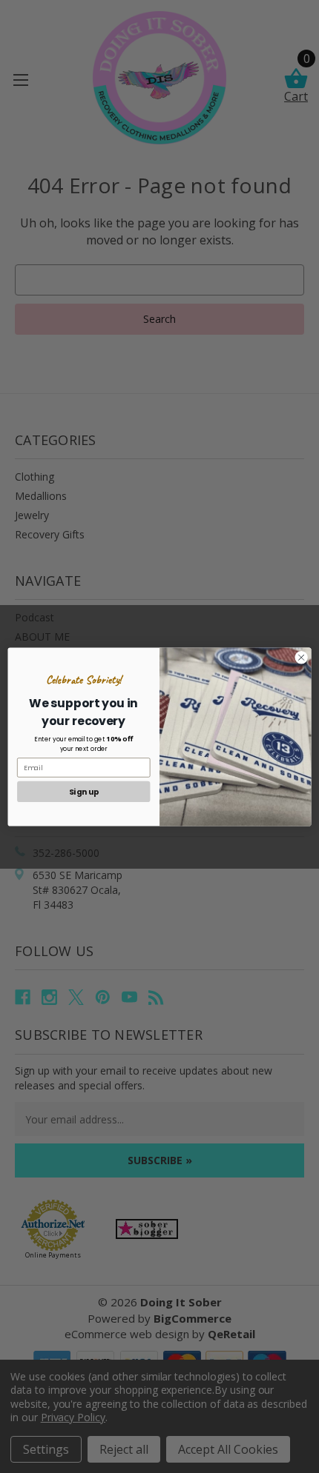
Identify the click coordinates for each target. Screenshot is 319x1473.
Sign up (84, 791)
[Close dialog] (301, 657)
